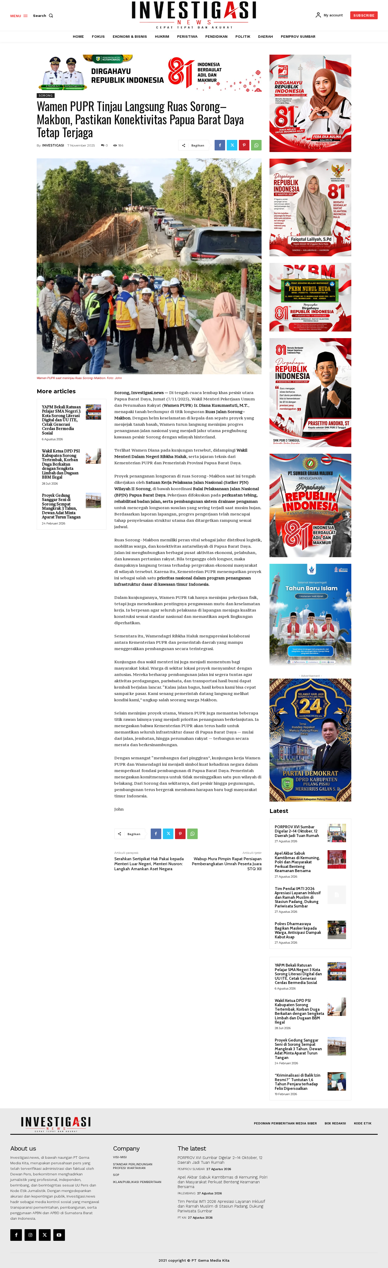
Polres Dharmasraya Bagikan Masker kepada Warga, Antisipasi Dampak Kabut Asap (298, 930)
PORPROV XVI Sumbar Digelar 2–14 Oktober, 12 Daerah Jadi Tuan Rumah (297, 831)
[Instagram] (30, 1235)
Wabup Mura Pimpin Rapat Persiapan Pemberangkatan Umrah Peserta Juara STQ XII (227, 863)
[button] (44, 15)
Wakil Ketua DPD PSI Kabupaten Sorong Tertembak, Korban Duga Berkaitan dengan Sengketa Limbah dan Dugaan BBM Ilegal (61, 465)
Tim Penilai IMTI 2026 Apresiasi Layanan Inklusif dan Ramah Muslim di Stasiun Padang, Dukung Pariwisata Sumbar (298, 897)
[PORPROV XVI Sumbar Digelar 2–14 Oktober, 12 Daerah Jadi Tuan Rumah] (337, 833)
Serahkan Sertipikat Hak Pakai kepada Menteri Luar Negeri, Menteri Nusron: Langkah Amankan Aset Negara (149, 863)
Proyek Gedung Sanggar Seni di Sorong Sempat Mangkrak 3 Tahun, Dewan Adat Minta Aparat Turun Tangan (61, 507)
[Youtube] (59, 1235)
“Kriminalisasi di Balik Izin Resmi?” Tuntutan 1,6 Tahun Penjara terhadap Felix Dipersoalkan (297, 1082)
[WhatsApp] (256, 145)
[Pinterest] (244, 145)
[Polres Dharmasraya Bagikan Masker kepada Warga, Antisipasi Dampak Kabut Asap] (337, 930)
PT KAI (182, 1217)
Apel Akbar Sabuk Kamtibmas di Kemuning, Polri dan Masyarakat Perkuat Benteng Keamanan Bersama (297, 862)
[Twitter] (232, 145)
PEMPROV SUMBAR (191, 1169)
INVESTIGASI (53, 145)
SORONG (46, 95)
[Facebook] (220, 145)
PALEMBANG (187, 1193)
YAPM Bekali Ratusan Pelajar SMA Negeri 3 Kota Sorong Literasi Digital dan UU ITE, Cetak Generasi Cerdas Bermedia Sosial (61, 420)
